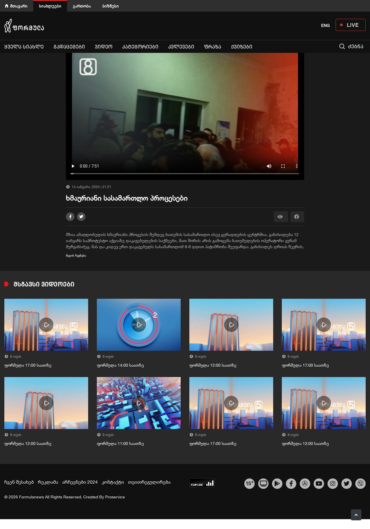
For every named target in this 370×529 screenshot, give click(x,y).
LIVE (353, 25)
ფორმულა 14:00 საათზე (120, 365)
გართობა (82, 5)
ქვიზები (241, 47)
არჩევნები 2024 (80, 482)
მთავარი (18, 5)
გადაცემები (69, 47)
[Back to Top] (356, 514)
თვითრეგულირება (149, 482)
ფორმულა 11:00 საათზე (120, 443)
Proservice (115, 497)
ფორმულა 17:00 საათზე (27, 365)
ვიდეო (103, 47)
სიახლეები (50, 5)
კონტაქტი (113, 482)
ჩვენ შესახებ (19, 482)
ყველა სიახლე (24, 47)
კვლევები (181, 47)
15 (250, 482)
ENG (325, 25)
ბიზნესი (110, 5)
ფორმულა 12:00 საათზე (212, 365)
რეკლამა (48, 482)
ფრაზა (212, 47)
